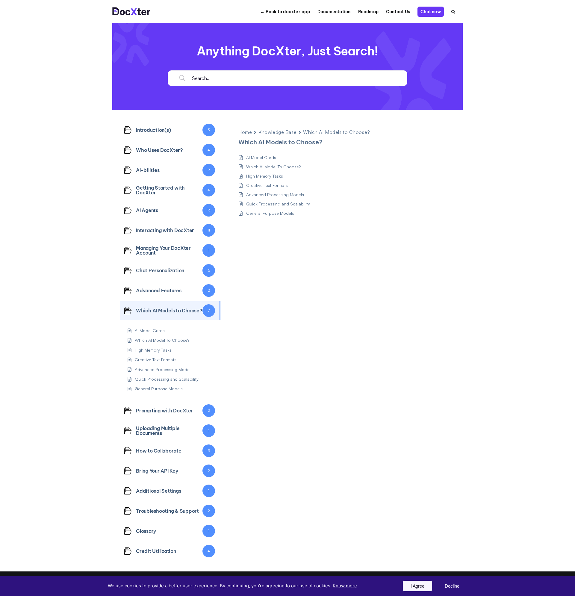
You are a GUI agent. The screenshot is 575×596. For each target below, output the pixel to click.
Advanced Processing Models (275, 194)
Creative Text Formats (267, 185)
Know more (345, 586)
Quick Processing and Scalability (278, 203)
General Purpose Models (270, 213)
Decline (452, 586)
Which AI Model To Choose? (273, 166)
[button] (453, 11)
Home (245, 132)
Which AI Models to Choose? (336, 132)
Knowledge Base (277, 132)
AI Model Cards (261, 157)
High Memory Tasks (264, 176)
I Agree (417, 586)
